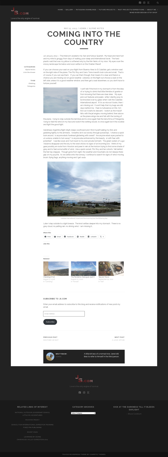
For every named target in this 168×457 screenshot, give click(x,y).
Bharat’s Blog (32, 432)
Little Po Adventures (32, 415)
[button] (60, 100)
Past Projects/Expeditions (131, 10)
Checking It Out (49, 277)
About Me (151, 10)
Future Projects (107, 10)
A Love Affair (118, 340)
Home (60, 10)
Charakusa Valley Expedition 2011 (32, 439)
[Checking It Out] (56, 268)
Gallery (69, 10)
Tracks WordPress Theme (74, 454)
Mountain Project (32, 420)
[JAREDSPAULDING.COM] (20, 14)
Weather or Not (51, 340)
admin (83, 28)
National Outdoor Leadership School (32, 412)
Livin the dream (29, 72)
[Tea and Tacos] (111, 268)
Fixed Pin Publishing (32, 427)
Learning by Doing (32, 437)
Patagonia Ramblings (86, 10)
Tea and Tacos (104, 277)
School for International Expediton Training (32, 425)
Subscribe (50, 322)
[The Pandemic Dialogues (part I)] (83, 268)
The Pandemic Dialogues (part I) (83, 277)
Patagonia (31, 86)
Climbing (31, 83)
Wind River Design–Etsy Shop (143, 12)
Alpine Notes (96, 28)
